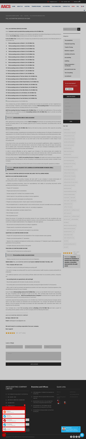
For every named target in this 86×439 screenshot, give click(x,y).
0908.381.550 (76, 1)
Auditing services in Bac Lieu (69, 172)
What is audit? (66, 200)
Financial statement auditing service (70, 169)
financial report (67, 129)
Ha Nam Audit (66, 197)
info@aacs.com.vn (53, 1)
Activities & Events (70, 54)
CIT (73, 231)
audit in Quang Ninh (67, 213)
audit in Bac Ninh (67, 210)
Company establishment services (70, 191)
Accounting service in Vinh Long (69, 163)
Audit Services (72, 391)
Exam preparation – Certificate (70, 65)
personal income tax (70, 69)
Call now (70, 89)
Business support (69, 50)
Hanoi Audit (73, 197)
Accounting (46, 6)
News (73, 6)
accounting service (67, 154)
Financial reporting (70, 43)
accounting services (67, 148)
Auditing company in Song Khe (69, 132)
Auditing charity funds (68, 203)
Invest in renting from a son (69, 237)
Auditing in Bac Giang (68, 206)
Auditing (27, 6)
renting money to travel (68, 234)
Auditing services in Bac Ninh (69, 179)
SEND (71, 121)
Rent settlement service (68, 166)
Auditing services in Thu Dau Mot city (70, 182)
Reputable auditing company (69, 142)
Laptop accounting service (68, 151)
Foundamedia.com (30, 436)
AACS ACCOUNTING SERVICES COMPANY (17, 315)
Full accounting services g (27, 308)
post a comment (34, 364)
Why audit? (66, 247)
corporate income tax (68, 231)
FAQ (78, 6)
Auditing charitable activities (69, 194)
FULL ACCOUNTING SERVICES (21, 262)
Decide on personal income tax (69, 228)
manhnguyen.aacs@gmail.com (17, 320)
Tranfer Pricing (36, 6)
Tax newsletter (69, 40)
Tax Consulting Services (74, 394)
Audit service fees (74, 219)
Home (13, 6)
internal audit (73, 200)
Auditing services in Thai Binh (69, 185)
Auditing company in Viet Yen (69, 138)
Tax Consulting (56, 6)
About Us (20, 6)
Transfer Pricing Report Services (61, 397)
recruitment (68, 76)
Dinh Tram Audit (67, 219)
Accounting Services (67, 188)
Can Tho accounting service (69, 160)
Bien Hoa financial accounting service (71, 157)
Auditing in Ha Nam (75, 210)
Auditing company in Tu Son (69, 135)
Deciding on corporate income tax (70, 225)
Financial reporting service (69, 145)
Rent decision (66, 222)
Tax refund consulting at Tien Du (70, 244)
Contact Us (66, 6)
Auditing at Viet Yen (75, 216)
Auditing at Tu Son (67, 216)
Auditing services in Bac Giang (69, 176)
